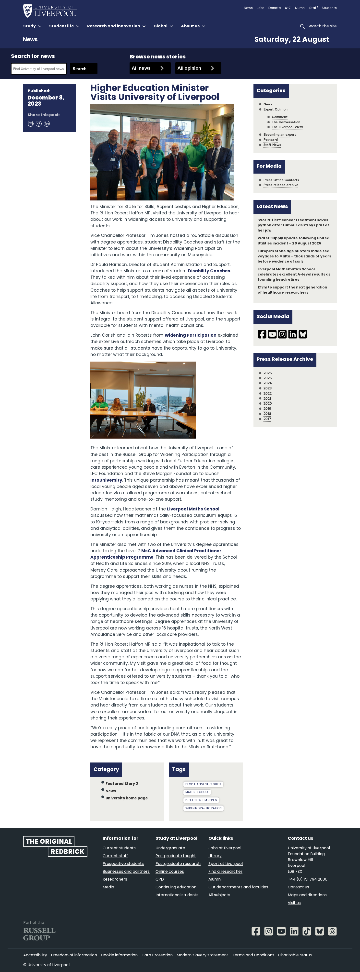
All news (141, 68)
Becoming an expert (280, 134)
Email (30, 123)
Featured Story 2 (122, 784)
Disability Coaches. (209, 271)
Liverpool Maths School (193, 509)
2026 (268, 373)
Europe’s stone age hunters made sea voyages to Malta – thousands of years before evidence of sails (294, 257)
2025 (268, 378)
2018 (267, 413)
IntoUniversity (106, 480)
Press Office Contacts (281, 180)
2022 (268, 393)
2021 (267, 398)
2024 (268, 383)
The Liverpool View (287, 127)
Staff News (272, 144)
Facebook (38, 123)
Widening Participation (190, 335)
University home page (127, 798)
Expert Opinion (276, 109)
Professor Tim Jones (201, 800)
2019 (268, 408)
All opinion (189, 68)
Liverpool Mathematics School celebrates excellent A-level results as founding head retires (294, 275)
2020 (268, 403)
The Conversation (286, 122)
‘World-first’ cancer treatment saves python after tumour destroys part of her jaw (293, 225)
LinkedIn (46, 123)
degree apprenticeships (203, 784)
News (30, 40)
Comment (280, 117)
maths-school (197, 792)
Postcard (271, 139)
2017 (267, 418)
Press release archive (281, 185)
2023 (268, 388)
